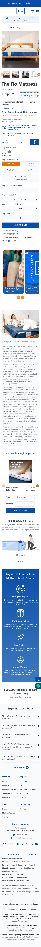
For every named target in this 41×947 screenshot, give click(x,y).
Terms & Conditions (29, 910)
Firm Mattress (22, 878)
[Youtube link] (36, 844)
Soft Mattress (27, 862)
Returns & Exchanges (28, 789)
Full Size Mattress (8, 865)
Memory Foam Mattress (11, 862)
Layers (32, 342)
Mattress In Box (23, 881)
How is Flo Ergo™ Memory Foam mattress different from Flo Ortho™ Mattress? (17, 747)
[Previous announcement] (4, 3)
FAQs (22, 785)
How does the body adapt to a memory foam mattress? (18, 757)
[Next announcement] (36, 3)
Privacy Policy (13, 910)
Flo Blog (23, 809)
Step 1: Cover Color (9, 148)
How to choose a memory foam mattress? (15, 736)
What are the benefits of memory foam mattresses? (18, 726)
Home (4, 28)
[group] (20, 3)
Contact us (24, 781)
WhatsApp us (7, 241)
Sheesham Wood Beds (10, 793)
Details (16, 342)
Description (7, 342)
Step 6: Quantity (8, 214)
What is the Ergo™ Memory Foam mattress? (16, 717)
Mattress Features (8, 813)
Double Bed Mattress (10, 871)
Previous (3, 49)
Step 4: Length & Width (10, 195)
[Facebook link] (18, 844)
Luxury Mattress (8, 878)
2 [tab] (20, 561)
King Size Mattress (9, 868)
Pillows (4, 781)
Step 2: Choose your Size (11, 160)
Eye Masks (6, 797)
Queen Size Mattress (25, 865)
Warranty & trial (26, 793)
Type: (8, 497)
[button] (3, 11)
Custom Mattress (8, 881)
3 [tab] (22, 561)
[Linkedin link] (31, 844)
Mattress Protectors (9, 789)
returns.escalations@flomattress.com (20, 939)
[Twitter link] (27, 844)
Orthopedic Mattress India (12, 859)
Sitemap (23, 797)
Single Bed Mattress (26, 868)
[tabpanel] (20, 546)
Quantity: (10, 504)
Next (38, 49)
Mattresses (6, 785)
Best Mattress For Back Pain (12, 874)
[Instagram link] (22, 844)
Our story (5, 817)
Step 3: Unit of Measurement (12, 186)
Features (25, 342)
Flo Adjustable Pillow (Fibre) (12, 489)
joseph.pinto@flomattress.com (20, 930)
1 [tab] (18, 561)
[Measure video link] (34, 142)
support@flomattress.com (20, 921)
